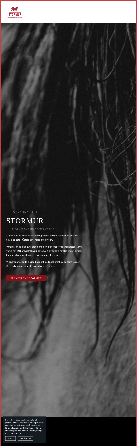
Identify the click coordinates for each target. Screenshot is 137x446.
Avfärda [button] (10, 438)
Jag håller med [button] (25, 438)
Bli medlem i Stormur (26, 278)
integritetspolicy (37, 425)
